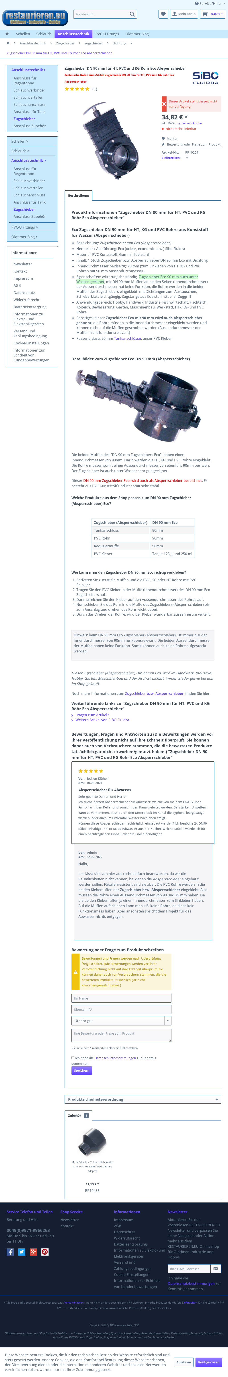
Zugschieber (24, 118)
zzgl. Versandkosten (189, 123)
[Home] (7, 34)
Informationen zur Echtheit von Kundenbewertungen (31, 355)
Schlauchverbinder (29, 90)
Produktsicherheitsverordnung (95, 1099)
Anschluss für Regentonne (25, 80)
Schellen (18, 141)
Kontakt (20, 271)
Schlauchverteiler (28, 97)
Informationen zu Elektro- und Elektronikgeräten (29, 319)
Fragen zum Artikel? (92, 714)
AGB (17, 285)
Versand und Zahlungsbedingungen (32, 333)
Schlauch (19, 150)
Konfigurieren (208, 1362)
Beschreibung (78, 195)
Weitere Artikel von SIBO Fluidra (102, 719)
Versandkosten (74, 1302)
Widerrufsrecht (26, 299)
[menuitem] (105, 14)
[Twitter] (24, 1254)
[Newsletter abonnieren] (215, 1268)
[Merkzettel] (163, 14)
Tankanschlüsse (127, 338)
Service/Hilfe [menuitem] (210, 3)
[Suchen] (132, 14)
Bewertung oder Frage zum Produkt (193, 144)
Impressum (23, 278)
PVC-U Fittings (23, 227)
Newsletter (23, 264)
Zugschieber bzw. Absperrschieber (154, 693)
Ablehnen (183, 1362)
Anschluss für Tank (30, 111)
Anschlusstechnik (27, 69)
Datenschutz (24, 292)
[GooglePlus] (35, 1254)
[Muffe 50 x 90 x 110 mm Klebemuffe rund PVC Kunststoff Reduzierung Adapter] (92, 1142)
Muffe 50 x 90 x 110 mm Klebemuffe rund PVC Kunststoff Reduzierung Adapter (92, 1166)
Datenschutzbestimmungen (115, 1058)
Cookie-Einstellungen (31, 343)
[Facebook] (12, 1254)
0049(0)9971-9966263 (28, 1230)
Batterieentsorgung (30, 306)
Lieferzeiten (171, 158)
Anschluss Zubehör (30, 125)
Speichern (81, 1070)
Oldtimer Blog (23, 236)
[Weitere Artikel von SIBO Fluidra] (205, 79)
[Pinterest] (46, 1254)
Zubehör (77, 1115)
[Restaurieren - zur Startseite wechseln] (35, 18)
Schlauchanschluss (29, 104)
